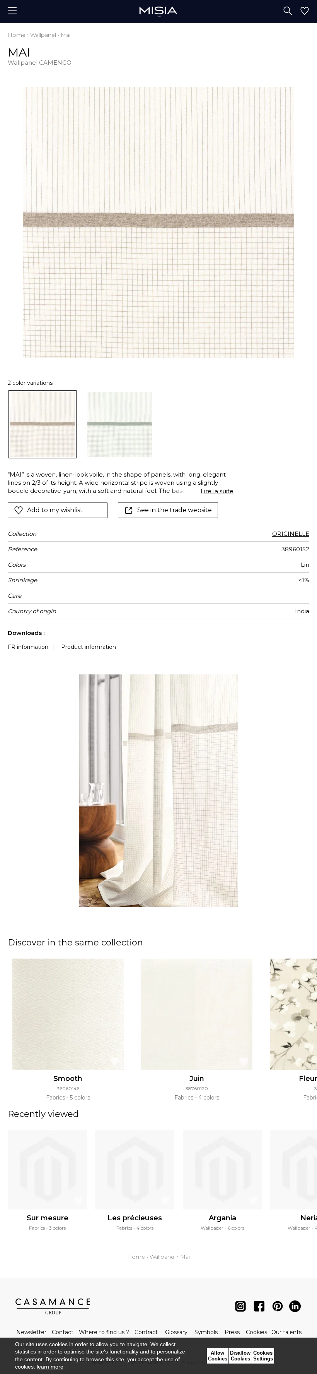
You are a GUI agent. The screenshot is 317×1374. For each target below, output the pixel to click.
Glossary (176, 1332)
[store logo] (158, 11)
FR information (28, 646)
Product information (88, 646)
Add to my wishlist (55, 510)
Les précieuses (134, 1218)
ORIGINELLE (290, 533)
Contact (62, 1332)
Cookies (256, 1332)
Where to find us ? (104, 1332)
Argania (222, 1218)
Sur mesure (47, 1218)
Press (232, 1332)
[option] (42, 424)
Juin (196, 1078)
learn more (50, 1367)
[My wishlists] (304, 11)
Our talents (286, 1332)
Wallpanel (43, 34)
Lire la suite (217, 491)
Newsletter (31, 1332)
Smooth (67, 1078)
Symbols (206, 1332)
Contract (146, 1332)
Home (17, 34)
